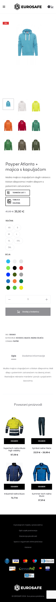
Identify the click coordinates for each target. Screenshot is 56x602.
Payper (16, 341)
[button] (9, 227)
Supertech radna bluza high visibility (14, 449)
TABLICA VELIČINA (16, 201)
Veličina (9, 221)
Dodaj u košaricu (30, 311)
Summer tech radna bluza (41, 495)
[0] (52, 7)
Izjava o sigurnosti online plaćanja (28, 541)
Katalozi (28, 547)
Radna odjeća (37, 338)
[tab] (14, 355)
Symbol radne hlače (41, 448)
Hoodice (20, 338)
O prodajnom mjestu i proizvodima (28, 525)
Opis (13, 355)
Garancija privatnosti (28, 536)
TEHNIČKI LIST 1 (19, 192)
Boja (7, 254)
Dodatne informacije (33, 355)
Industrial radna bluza (14, 493)
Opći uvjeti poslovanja (28, 530)
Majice (27, 338)
